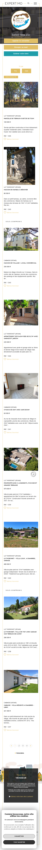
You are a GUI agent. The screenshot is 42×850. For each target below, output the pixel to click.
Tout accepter (19, 842)
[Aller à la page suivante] (30, 745)
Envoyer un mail (21, 47)
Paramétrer (19, 836)
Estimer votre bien (21, 53)
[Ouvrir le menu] (35, 3)
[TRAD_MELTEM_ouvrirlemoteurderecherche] (28, 3)
